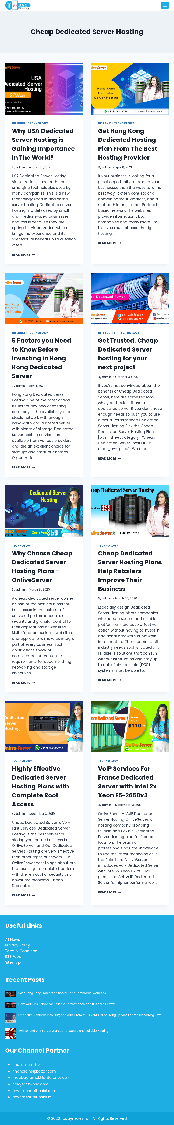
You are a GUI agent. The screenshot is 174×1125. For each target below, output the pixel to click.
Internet (19, 123)
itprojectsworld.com (30, 1084)
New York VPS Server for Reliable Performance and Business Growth (67, 1004)
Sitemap (13, 962)
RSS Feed (13, 956)
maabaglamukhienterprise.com (41, 1077)
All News (12, 939)
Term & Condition (21, 950)
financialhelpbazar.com (34, 1071)
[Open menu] (165, 5)
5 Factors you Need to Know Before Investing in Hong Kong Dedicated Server (41, 358)
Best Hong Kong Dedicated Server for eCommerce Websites (62, 993)
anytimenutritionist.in (31, 1097)
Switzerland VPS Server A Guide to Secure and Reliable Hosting (63, 1031)
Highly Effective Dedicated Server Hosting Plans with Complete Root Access (40, 786)
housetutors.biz (26, 1064)
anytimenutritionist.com (34, 1090)
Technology (38, 123)
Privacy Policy (17, 945)
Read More (23, 255)
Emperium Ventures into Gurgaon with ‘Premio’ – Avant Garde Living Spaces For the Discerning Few (89, 1015)
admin (20, 167)
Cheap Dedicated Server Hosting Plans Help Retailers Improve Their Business (130, 571)
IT (115, 333)
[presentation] (44, 89)
